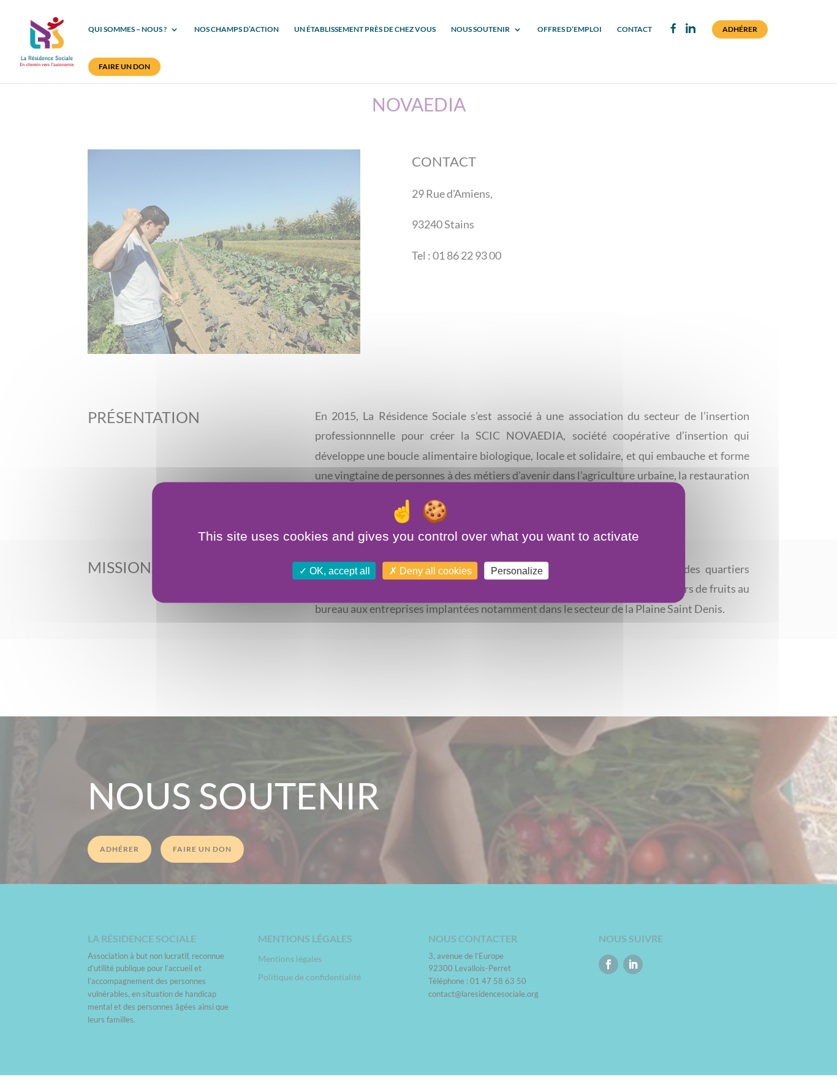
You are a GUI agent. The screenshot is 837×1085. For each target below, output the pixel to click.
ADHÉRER (739, 29)
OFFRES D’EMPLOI (569, 29)
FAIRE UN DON (124, 66)
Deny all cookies (434, 570)
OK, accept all (338, 570)
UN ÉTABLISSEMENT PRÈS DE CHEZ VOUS (365, 29)
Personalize (517, 570)
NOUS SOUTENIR (480, 29)
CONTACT (634, 29)
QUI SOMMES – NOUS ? (127, 29)
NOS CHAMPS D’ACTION (236, 29)
